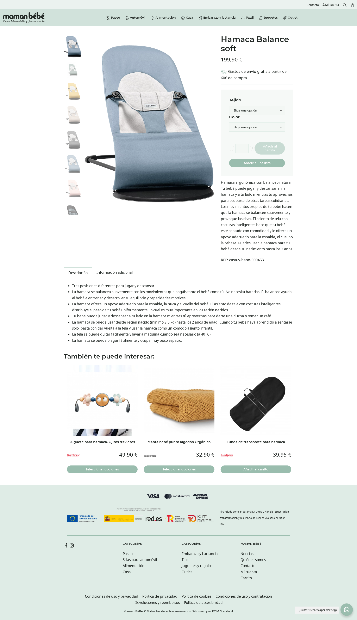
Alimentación (133, 565)
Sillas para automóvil (140, 559)
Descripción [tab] (78, 272)
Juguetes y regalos (197, 565)
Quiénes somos (253, 559)
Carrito (246, 578)
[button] (231, 148)
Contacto (247, 565)
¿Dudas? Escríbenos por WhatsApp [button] (318, 610)
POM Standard (222, 611)
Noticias (246, 553)
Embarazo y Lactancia (200, 553)
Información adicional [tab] (114, 272)
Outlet (187, 572)
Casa (127, 572)
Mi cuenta (248, 572)
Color (234, 117)
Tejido (235, 100)
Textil (186, 559)
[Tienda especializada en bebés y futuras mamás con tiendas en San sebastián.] (23, 17)
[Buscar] (344, 4)
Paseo (128, 553)
